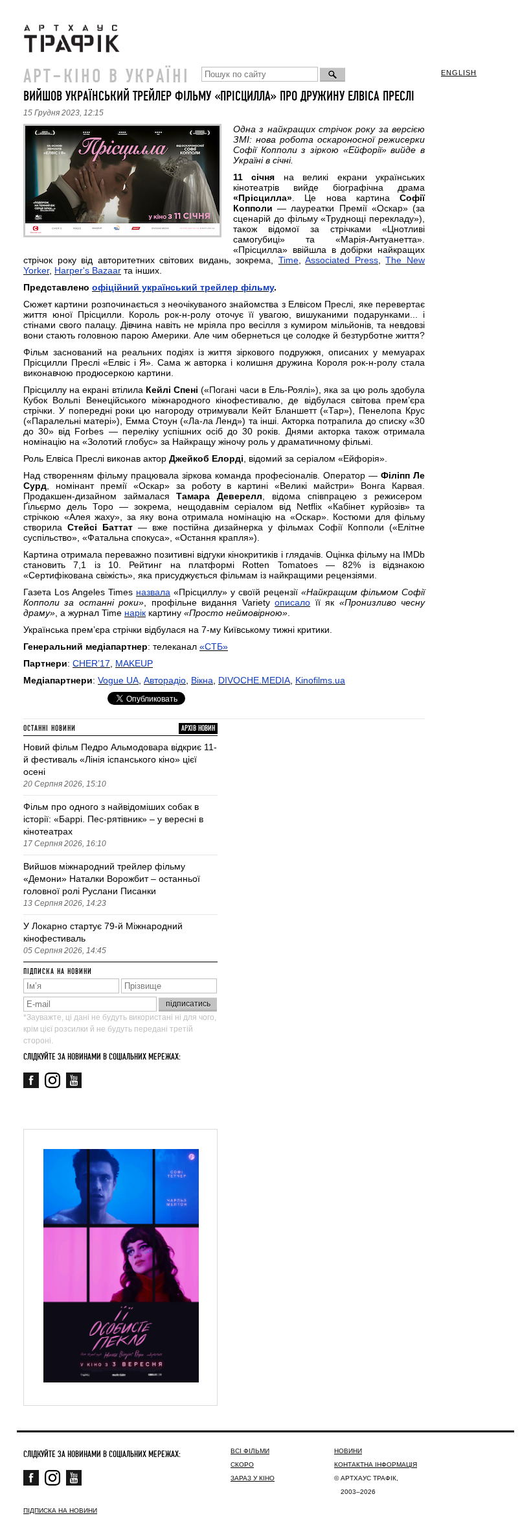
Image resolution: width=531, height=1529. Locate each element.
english (459, 73)
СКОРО (242, 1464)
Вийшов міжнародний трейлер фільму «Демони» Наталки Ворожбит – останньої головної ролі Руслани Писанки (111, 878)
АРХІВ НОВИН (198, 728)
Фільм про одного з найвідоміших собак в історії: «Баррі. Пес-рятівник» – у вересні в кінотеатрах (113, 818)
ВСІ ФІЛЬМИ (250, 1450)
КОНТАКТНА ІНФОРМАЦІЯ (375, 1464)
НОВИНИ (348, 1450)
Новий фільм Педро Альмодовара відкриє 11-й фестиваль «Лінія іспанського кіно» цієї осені (120, 759)
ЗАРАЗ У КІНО (253, 1478)
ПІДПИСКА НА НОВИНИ (60, 1510)
